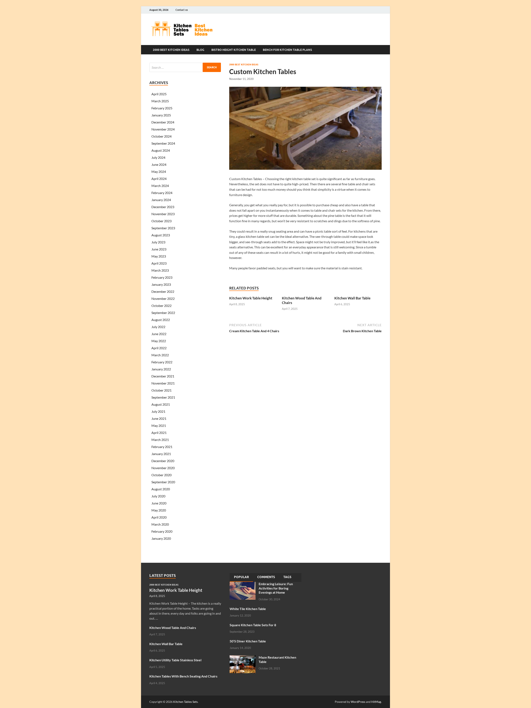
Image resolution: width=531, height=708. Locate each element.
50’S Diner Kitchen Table (248, 641)
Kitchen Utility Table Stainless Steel (175, 660)
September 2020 (163, 482)
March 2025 (160, 101)
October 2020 (161, 475)
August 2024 (160, 150)
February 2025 (161, 108)
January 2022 (161, 369)
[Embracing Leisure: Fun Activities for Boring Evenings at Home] (243, 584)
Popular (241, 577)
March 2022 (160, 355)
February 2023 (161, 277)
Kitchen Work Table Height (250, 298)
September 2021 (163, 397)
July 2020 (158, 496)
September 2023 (163, 228)
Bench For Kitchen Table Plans (287, 49)
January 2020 (161, 538)
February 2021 (161, 447)
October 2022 (161, 306)
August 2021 (160, 404)
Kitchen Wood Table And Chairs (172, 628)
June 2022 (158, 334)
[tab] (241, 577)
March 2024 (160, 186)
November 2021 (163, 383)
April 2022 (159, 348)
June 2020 (158, 503)
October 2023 (161, 221)
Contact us (181, 9)
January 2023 (161, 284)
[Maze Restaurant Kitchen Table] (243, 658)
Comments (266, 577)
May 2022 (158, 341)
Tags (287, 577)
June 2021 (158, 418)
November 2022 (163, 298)
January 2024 (161, 200)
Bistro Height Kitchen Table (233, 49)
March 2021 (160, 440)
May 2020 (158, 510)
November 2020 (163, 468)
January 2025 (161, 115)
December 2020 (162, 461)
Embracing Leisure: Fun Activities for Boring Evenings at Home (276, 588)
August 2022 (160, 320)
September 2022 (163, 313)
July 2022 (158, 327)
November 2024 (163, 129)
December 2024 (162, 122)
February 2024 (161, 193)
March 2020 (160, 524)
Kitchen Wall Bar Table (352, 298)
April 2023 (159, 263)
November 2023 (163, 214)
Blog (200, 49)
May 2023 (158, 256)
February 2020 (161, 531)
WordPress (358, 701)
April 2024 (159, 179)
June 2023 (158, 249)
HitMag (376, 701)
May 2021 (158, 425)
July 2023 (158, 242)
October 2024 (161, 136)
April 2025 (159, 94)
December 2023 (162, 207)
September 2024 (163, 143)
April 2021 (159, 433)
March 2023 (160, 270)
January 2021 (161, 454)
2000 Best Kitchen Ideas (171, 49)
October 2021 (161, 390)
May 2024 (158, 171)
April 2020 (159, 517)
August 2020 (160, 489)
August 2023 (160, 235)
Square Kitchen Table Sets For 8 (253, 625)
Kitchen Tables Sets (185, 701)
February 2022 (161, 362)
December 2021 (162, 376)
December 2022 (162, 291)
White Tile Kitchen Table (248, 609)
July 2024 (158, 157)
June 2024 (158, 164)
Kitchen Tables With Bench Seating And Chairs (183, 676)
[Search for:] (185, 67)
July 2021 (158, 411)
